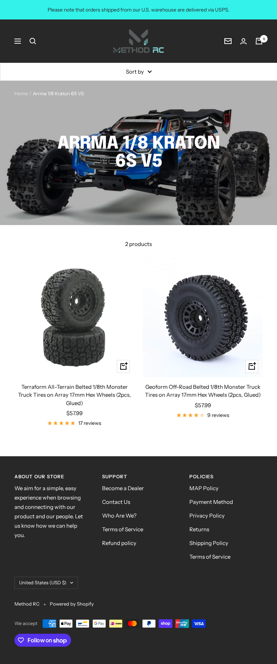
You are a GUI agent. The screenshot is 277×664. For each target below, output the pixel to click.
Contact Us (116, 501)
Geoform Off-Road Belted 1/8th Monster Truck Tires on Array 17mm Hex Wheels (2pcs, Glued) (203, 391)
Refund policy (119, 543)
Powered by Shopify (72, 604)
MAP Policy (204, 488)
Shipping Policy (208, 543)
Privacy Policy (207, 515)
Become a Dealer (123, 488)
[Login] (243, 41)
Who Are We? (119, 515)
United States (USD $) (42, 582)
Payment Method (211, 501)
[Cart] (259, 41)
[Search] (33, 41)
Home (21, 93)
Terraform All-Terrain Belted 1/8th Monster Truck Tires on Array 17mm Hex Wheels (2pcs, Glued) (74, 394)
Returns (199, 529)
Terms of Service (122, 529)
